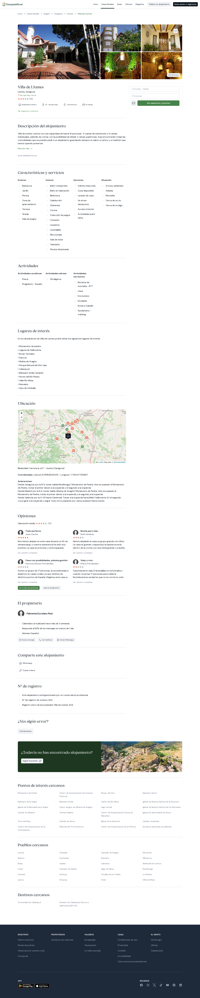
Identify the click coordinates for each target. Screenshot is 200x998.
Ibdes (20, 863)
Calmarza (105, 863)
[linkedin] (180, 986)
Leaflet (100, 462)
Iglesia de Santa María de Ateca (157, 812)
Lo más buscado (92, 950)
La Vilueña (147, 874)
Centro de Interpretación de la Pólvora (118, 826)
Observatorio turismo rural (31, 950)
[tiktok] (161, 986)
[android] (26, 985)
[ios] (42, 985)
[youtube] (167, 986)
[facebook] (141, 986)
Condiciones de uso (127, 939)
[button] (68, 433)
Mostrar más (23, 148)
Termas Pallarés (66, 812)
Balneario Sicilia (66, 801)
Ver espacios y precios (158, 103)
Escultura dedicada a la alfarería (157, 826)
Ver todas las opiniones (28, 588)
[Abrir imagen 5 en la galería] (161, 65)
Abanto (21, 858)
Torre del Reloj (24, 821)
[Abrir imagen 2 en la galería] (120, 37)
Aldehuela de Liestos (152, 863)
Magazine (140, 4)
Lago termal (106, 807)
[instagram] (148, 986)
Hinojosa (63, 880)
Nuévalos (105, 858)
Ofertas (128, 4)
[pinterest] (174, 986)
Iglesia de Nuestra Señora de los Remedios (162, 807)
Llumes (21, 852)
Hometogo (156, 939)
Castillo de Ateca (67, 821)
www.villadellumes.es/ (27, 155)
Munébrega (148, 869)
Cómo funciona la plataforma (132, 961)
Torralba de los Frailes (111, 874)
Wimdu (154, 945)
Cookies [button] (122, 950)
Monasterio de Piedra (27, 793)
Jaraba (62, 863)
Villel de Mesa (149, 880)
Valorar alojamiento (51, 588)
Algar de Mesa (107, 869)
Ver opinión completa (27, 553)
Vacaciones (90, 945)
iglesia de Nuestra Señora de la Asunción (161, 801)
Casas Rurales (107, 4)
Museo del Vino (108, 793)
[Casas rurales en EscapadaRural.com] (12, 4)
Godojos (63, 874)
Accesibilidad (124, 956)
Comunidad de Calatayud (29, 902)
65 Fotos (175, 75)
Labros (21, 880)
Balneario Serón (150, 793)
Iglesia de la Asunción (110, 821)
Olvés (103, 880)
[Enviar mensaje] (133, 103)
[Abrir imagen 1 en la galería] (59, 51)
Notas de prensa (26, 945)
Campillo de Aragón (110, 852)
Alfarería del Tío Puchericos (71, 826)
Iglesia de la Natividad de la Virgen (33, 807)
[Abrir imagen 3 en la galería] (161, 37)
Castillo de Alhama (26, 812)
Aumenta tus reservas (62, 939)
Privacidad (123, 945)
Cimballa (63, 852)
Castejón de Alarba (68, 869)
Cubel (20, 869)
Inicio (95, 4)
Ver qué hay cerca (28, 95)
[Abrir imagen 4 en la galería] (120, 65)
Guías (119, 4)
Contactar (23, 956)
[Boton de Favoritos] (175, 31)
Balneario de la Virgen (27, 801)
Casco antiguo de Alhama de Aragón (75, 807)
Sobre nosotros (26, 939)
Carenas (21, 874)
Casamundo (157, 950)
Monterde (147, 852)
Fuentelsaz (64, 858)
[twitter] (154, 986)
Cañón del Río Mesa (110, 801)
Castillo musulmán (151, 821)
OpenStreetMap (119, 462)
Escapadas (90, 939)
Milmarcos (147, 858)
